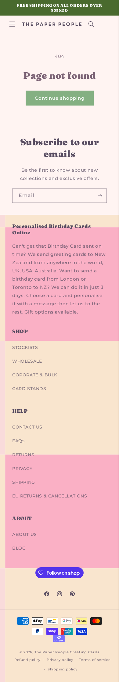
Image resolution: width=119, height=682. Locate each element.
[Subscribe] (99, 195)
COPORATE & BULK (34, 375)
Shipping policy (63, 669)
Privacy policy (60, 660)
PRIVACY (22, 468)
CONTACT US (27, 427)
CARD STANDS (29, 388)
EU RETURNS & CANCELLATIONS (49, 496)
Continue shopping (60, 98)
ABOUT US (24, 534)
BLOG (19, 548)
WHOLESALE (27, 361)
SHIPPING (23, 482)
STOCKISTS (25, 347)
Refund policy (27, 660)
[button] (12, 24)
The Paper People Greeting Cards (66, 652)
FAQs (18, 440)
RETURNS (23, 455)
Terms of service (94, 660)
